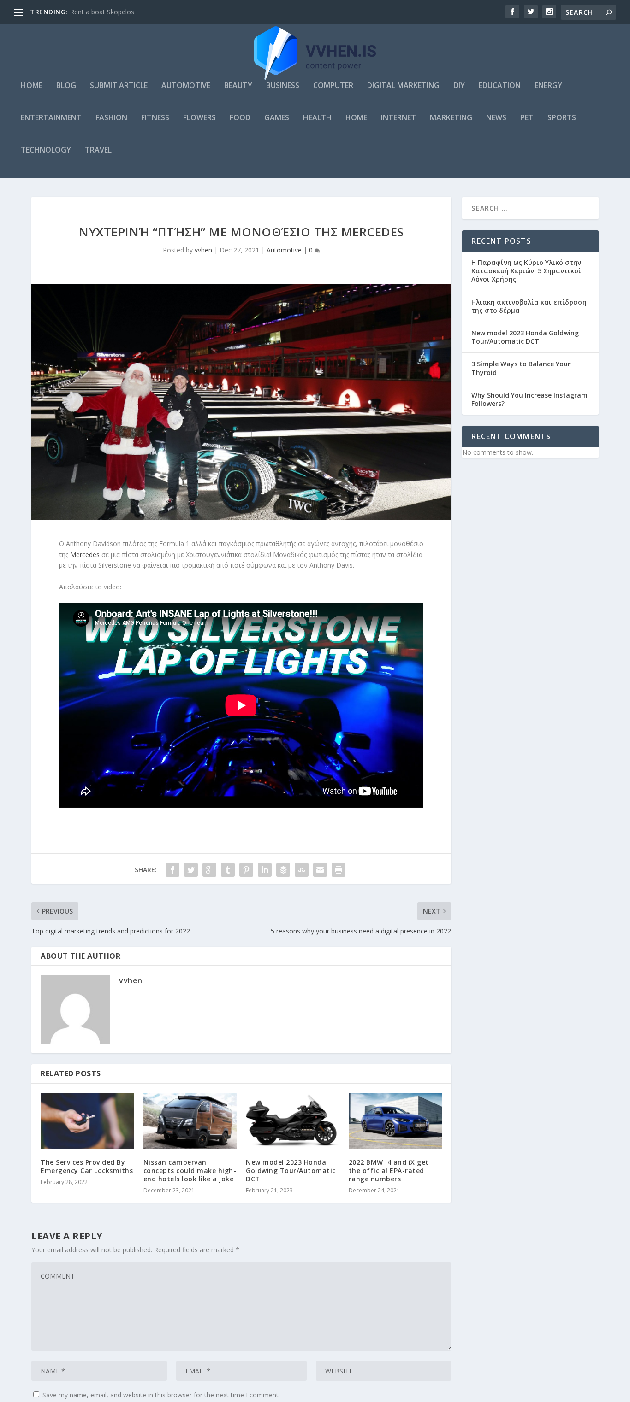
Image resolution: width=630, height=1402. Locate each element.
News (496, 118)
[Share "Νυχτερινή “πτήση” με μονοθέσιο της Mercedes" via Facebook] (172, 870)
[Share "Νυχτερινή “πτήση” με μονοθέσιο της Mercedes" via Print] (338, 870)
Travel (98, 150)
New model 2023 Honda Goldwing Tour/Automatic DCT (291, 1170)
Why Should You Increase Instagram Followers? (529, 399)
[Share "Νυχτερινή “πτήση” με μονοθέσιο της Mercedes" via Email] (320, 870)
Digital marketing (403, 86)
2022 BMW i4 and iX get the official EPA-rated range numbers (389, 1170)
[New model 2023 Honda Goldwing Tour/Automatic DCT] (292, 1121)
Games (276, 118)
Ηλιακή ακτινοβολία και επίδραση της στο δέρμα (529, 306)
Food (240, 118)
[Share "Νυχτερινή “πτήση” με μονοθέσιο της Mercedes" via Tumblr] (228, 870)
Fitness (155, 118)
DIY (459, 86)
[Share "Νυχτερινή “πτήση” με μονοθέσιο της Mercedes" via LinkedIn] (265, 870)
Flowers (199, 118)
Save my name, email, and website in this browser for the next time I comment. (161, 1394)
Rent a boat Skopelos (102, 11)
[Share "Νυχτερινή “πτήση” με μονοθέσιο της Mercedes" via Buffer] (283, 870)
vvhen (203, 250)
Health (317, 118)
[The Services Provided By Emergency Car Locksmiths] (87, 1121)
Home (31, 86)
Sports (561, 118)
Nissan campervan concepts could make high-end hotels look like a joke (190, 1170)
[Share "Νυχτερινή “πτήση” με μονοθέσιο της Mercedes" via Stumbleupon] (301, 870)
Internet (398, 118)
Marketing (451, 118)
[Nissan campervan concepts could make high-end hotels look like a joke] (190, 1121)
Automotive (185, 86)
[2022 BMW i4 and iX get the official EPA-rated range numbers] (395, 1121)
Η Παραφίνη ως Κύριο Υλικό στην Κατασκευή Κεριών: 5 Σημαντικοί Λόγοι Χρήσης (526, 270)
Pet (527, 118)
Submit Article (119, 86)
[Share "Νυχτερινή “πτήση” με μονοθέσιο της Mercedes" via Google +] (209, 870)
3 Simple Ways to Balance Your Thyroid (521, 367)
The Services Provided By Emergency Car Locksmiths (87, 1166)
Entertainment (51, 118)
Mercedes (85, 554)
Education (500, 86)
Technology (46, 150)
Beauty (238, 86)
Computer (333, 86)
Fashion (111, 118)
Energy (548, 86)
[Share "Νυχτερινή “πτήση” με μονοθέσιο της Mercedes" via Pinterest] (246, 870)
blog (66, 86)
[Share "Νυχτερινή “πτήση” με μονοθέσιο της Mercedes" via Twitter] (191, 870)
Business (282, 86)
